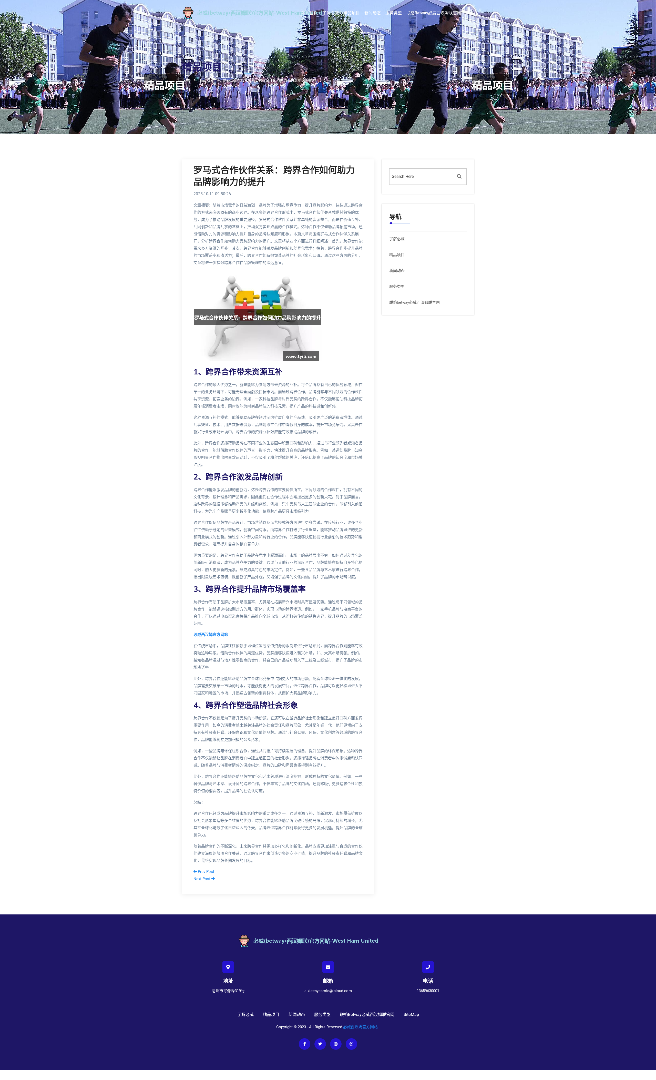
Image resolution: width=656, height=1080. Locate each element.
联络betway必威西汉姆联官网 (433, 13)
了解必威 (330, 13)
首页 (186, 80)
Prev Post (205, 871)
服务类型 (393, 13)
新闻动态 (372, 13)
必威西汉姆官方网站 (360, 1027)
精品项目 (351, 13)
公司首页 (309, 13)
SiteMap (411, 1014)
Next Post (202, 879)
